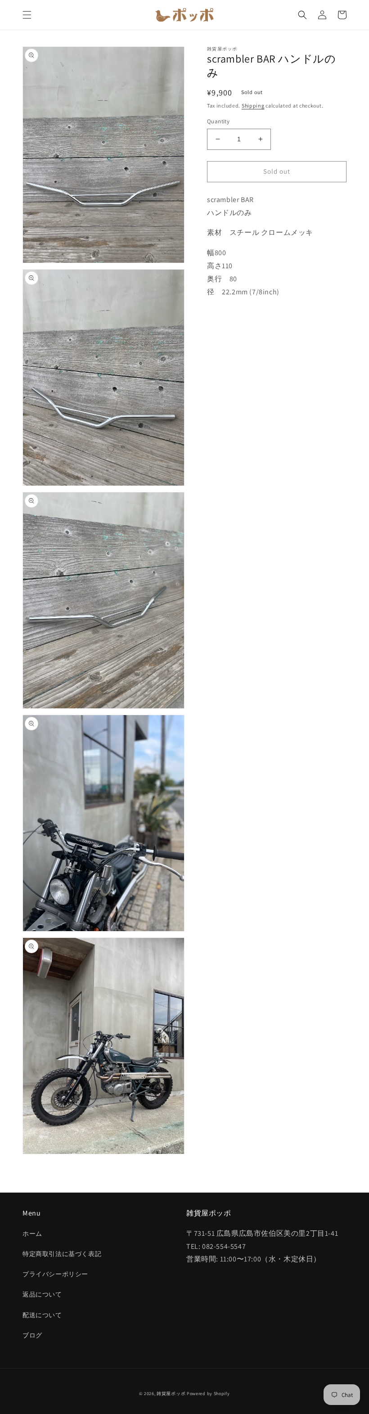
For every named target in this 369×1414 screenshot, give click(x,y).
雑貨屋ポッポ (171, 1393)
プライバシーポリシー (55, 1274)
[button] (27, 15)
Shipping (253, 105)
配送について (42, 1315)
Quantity (218, 121)
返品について (42, 1294)
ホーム (32, 1233)
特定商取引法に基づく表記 (61, 1254)
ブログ (32, 1335)
